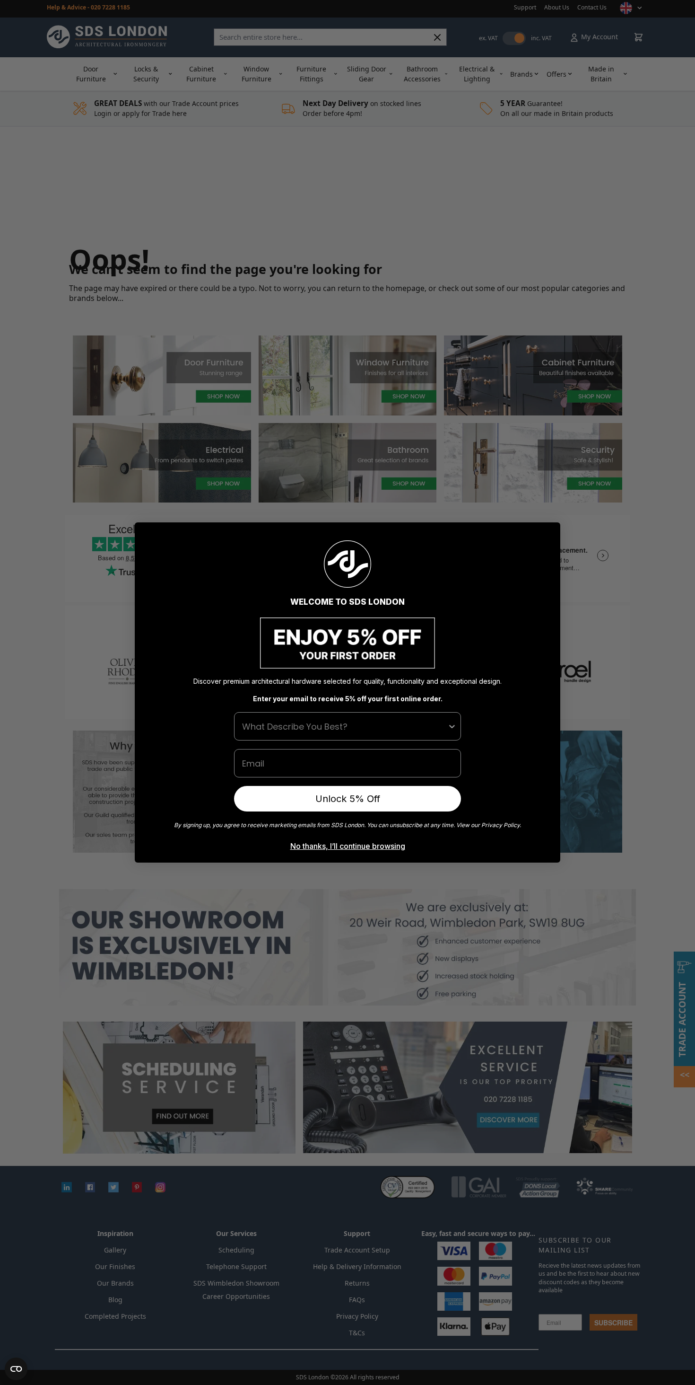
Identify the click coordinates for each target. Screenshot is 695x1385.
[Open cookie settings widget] (16, 1369)
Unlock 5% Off (347, 798)
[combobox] (344, 726)
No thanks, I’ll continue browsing (347, 846)
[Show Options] (452, 726)
